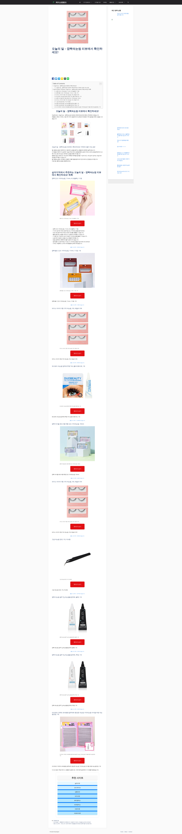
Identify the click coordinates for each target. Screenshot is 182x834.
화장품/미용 (56, 820)
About (125, 831)
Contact (130, 831)
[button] (128, 2)
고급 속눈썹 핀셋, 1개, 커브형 (63, 101)
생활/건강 (111, 2)
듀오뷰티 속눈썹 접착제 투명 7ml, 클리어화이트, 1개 (68, 96)
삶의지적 (77, 783)
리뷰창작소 (77, 805)
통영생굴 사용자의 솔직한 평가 (123, 165)
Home (121, 831)
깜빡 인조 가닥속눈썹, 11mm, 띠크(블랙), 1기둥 (67, 91)
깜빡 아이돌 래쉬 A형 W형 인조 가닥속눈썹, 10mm (68, 98)
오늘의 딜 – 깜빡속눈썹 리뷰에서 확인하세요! (65, 86)
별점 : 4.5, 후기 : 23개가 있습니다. (77, 651)
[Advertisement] (77, 66)
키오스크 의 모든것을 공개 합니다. (123, 14)
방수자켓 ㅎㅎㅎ (121, 146)
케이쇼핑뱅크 (61, 2)
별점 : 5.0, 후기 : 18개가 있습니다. (77, 305)
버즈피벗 (77, 796)
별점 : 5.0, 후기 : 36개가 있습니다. (77, 478)
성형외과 (77, 792)
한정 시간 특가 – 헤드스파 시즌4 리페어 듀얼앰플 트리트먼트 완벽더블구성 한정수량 (72, 823)
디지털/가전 (98, 2)
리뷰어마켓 (77, 813)
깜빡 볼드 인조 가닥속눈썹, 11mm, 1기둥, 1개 (67, 93)
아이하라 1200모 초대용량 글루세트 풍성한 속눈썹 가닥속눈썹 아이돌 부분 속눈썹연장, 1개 (79, 107)
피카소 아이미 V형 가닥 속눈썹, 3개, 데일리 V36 (67, 94)
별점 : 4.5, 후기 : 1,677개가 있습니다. (77, 593)
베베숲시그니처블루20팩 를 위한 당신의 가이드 (123, 154)
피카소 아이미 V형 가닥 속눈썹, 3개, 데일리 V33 (67, 100)
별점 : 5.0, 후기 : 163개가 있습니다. (77, 247)
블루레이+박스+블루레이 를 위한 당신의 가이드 (123, 135)
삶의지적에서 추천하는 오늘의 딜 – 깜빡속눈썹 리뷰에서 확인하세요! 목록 (72, 89)
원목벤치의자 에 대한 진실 (123, 128)
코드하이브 (77, 787)
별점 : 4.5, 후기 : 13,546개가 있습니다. (77, 420)
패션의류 (121, 2)
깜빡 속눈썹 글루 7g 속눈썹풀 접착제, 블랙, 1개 (67, 103)
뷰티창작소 (77, 800)
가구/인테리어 (86, 2)
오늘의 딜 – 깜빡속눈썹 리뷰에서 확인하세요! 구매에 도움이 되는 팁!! (72, 87)
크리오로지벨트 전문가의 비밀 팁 (123, 159)
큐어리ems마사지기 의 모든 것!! (123, 172)
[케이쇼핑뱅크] (53, 2)
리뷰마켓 (77, 809)
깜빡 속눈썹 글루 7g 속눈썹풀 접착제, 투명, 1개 (67, 105)
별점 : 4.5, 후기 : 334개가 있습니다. (77, 362)
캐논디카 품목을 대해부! (123, 141)
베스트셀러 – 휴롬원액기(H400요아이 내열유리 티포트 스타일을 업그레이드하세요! (72, 822)
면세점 (105, 2)
